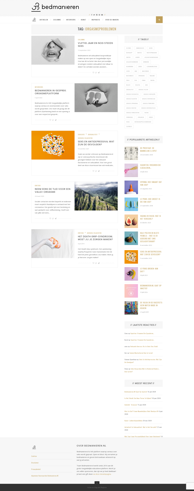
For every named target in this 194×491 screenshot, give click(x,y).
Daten (150, 48)
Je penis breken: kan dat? (149, 270)
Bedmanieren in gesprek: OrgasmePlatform (50, 92)
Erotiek (38, 185)
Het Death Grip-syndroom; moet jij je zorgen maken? (95, 238)
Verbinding (129, 117)
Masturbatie (129, 76)
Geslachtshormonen (132, 62)
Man (136, 71)
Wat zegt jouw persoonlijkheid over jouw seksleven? (143, 436)
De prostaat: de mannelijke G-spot (148, 149)
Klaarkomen (129, 66)
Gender (138, 57)
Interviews (71, 19)
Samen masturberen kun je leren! (141, 353)
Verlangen (141, 117)
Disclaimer (35, 462)
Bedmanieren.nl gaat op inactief (150, 287)
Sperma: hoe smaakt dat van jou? (151, 183)
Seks (146, 85)
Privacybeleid (36, 469)
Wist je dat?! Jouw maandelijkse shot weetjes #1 (141, 411)
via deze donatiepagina (102, 474)
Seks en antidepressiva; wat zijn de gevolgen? (96, 143)
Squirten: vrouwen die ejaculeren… (150, 166)
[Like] (93, 72)
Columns (57, 19)
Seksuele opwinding (132, 103)
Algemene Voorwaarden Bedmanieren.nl (44, 475)
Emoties (139, 53)
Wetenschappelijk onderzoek (143, 122)
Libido (140, 66)
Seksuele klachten (85, 138)
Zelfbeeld (129, 126)
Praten (152, 80)
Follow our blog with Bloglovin (97, 487)
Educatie (81, 134)
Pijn (135, 80)
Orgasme (152, 76)
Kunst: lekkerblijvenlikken (133, 420)
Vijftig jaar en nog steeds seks (95, 44)
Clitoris (128, 48)
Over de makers (112, 19)
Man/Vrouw (145, 71)
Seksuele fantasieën (149, 94)
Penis (127, 80)
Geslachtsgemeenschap (151, 57)
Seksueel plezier (143, 89)
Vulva (128, 122)
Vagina (146, 112)
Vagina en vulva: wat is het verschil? (150, 217)
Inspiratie (95, 19)
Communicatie (140, 48)
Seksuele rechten (131, 108)
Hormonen (146, 62)
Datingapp (129, 53)
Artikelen (44, 19)
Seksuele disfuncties (132, 94)
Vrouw (151, 117)
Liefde (128, 71)
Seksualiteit (93, 134)
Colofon (34, 456)
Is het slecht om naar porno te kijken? (138, 398)
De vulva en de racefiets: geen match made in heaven (151, 305)
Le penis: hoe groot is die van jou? (150, 200)
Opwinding (142, 76)
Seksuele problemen (148, 103)
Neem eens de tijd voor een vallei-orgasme (53, 190)
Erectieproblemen (152, 53)
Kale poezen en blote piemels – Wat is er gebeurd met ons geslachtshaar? (149, 237)
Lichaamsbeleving (152, 66)
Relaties (137, 85)
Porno (143, 80)
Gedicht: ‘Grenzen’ (131, 405)
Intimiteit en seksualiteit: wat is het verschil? (141, 427)
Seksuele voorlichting (132, 112)
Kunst (83, 19)
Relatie (128, 85)
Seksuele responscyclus (148, 108)
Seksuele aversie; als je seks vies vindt (144, 346)
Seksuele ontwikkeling (148, 99)
